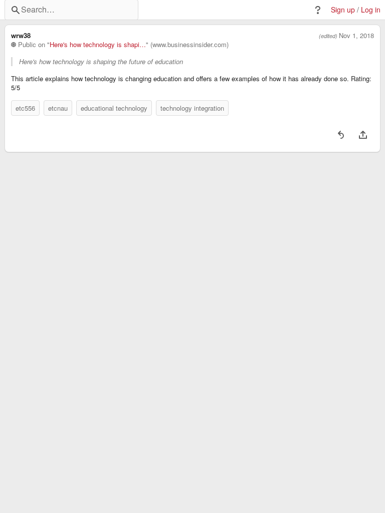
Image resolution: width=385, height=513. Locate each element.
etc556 (25, 108)
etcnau (58, 108)
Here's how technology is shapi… (98, 44)
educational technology (114, 108)
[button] (318, 10)
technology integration (192, 108)
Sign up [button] (343, 10)
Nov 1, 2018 (356, 35)
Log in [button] (370, 10)
